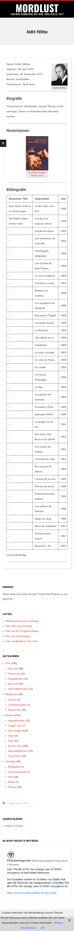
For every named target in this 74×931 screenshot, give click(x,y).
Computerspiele (17, 704)
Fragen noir (14, 725)
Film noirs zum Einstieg (18, 626)
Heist (11, 735)
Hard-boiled (14, 730)
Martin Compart (14, 825)
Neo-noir (13, 683)
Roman (9, 715)
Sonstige (10, 761)
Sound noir (14, 709)
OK (42, 927)
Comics (12, 699)
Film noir (13, 668)
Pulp (10, 740)
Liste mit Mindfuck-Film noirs (21, 641)
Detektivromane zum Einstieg (22, 621)
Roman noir (14, 745)
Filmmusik (14, 673)
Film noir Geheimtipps (17, 636)
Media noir (11, 694)
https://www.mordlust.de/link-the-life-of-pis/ (32, 892)
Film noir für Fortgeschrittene (21, 631)
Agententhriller (16, 720)
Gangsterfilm (15, 678)
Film (7, 663)
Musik (11, 781)
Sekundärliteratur (18, 688)
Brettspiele (14, 766)
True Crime (14, 756)
